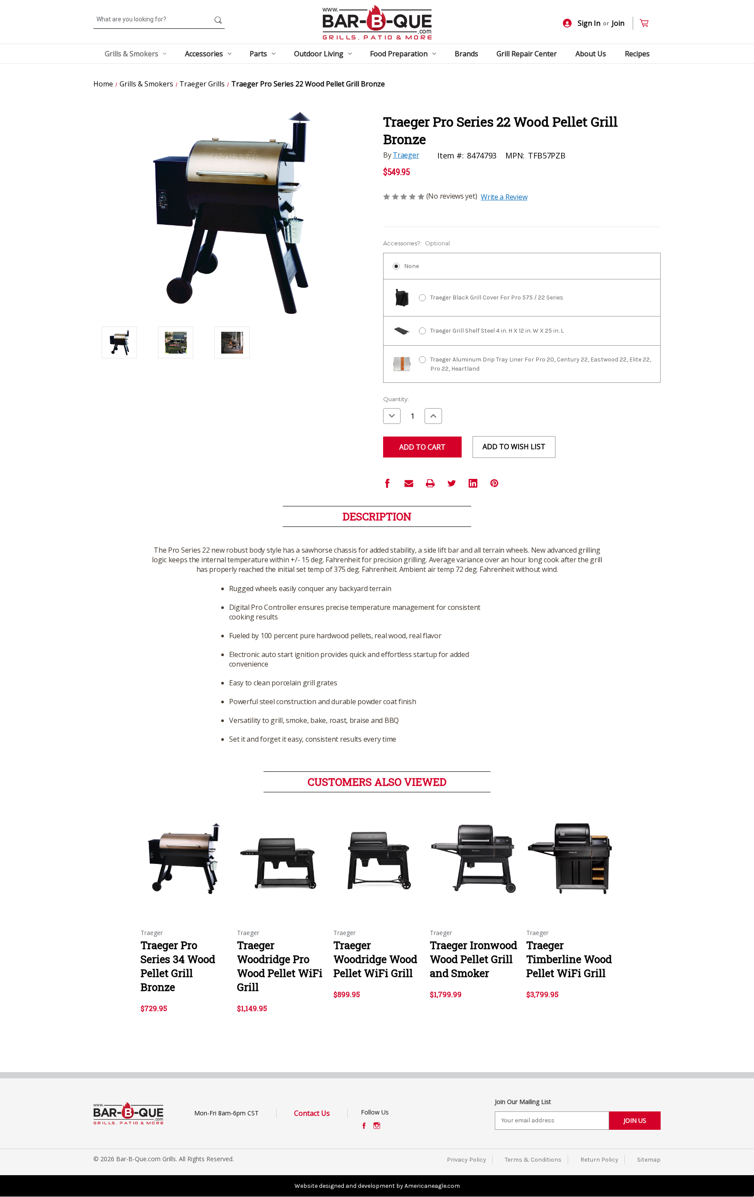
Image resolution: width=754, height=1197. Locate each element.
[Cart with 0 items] (648, 23)
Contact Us (312, 1113)
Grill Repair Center (527, 53)
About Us (591, 53)
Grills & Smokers (131, 53)
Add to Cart (280, 866)
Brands (466, 53)
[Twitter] (451, 483)
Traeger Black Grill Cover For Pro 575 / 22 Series (496, 297)
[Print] (430, 483)
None (411, 266)
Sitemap (649, 1159)
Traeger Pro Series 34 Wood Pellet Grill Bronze (178, 966)
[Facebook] (387, 483)
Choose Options (184, 866)
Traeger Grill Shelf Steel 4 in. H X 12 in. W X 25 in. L (497, 330)
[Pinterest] (494, 483)
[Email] (408, 483)
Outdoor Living (318, 53)
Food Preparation (399, 53)
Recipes (637, 53)
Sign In (589, 23)
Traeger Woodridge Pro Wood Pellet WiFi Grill (279, 966)
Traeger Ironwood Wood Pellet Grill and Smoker (473, 959)
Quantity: (396, 399)
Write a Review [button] (504, 197)
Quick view (176, 851)
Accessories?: (416, 243)
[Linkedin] (473, 483)
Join (618, 23)
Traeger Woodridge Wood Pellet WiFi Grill (375, 959)
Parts (258, 53)
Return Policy (599, 1159)
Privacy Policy (466, 1159)
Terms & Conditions (533, 1159)
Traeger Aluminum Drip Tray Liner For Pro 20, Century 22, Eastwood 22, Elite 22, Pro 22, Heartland (540, 364)
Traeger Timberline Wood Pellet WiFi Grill (569, 959)
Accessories (204, 53)
